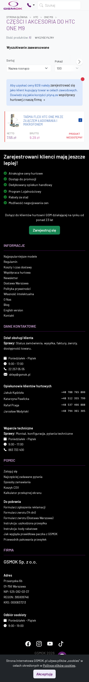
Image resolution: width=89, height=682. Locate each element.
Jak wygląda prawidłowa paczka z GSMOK (31, 534)
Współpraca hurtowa (17, 272)
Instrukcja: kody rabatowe (20, 528)
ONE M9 (48, 17)
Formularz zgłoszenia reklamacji (24, 507)
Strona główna (16, 17)
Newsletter (11, 278)
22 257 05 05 (16, 369)
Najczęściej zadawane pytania (23, 476)
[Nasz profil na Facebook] (28, 643)
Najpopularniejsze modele (20, 256)
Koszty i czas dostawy (18, 267)
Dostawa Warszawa (16, 283)
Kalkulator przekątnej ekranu (23, 493)
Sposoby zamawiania (17, 482)
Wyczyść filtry (44, 37)
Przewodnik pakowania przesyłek (25, 539)
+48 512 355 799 (73, 398)
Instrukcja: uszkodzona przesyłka (25, 523)
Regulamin (10, 262)
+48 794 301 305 (73, 411)
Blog (6, 305)
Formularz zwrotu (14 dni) (20, 512)
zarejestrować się (62, 85)
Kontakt (9, 315)
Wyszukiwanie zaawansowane (28, 47)
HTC (35, 17)
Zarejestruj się (44, 230)
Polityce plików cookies (59, 665)
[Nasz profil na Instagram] (39, 643)
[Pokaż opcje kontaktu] (31, 5)
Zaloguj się (10, 471)
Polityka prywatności (17, 288)
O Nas (7, 299)
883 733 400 (16, 449)
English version (13, 310)
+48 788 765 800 (73, 392)
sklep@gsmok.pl (19, 374)
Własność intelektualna (19, 294)
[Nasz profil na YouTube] (49, 643)
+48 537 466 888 (73, 404)
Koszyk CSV (11, 487)
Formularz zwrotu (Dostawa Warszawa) (28, 518)
